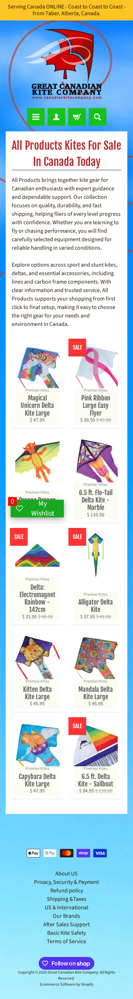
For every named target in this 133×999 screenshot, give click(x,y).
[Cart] (77, 117)
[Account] (56, 117)
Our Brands (66, 916)
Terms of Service (66, 941)
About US (66, 874)
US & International (66, 907)
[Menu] (36, 117)
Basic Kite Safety (66, 933)
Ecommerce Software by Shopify (66, 984)
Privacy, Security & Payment (66, 882)
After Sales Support (66, 924)
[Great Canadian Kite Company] (66, 64)
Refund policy (66, 890)
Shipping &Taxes (67, 899)
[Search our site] (97, 117)
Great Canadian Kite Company (73, 972)
